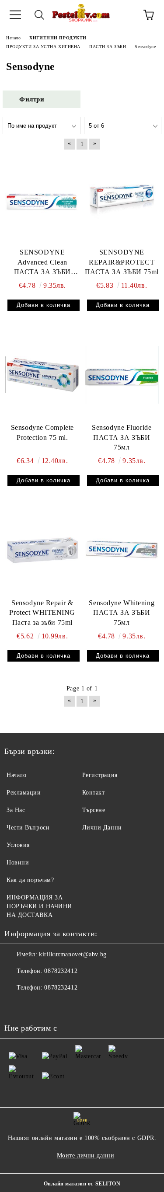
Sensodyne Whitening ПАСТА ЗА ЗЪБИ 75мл (121, 613)
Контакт (93, 792)
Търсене (93, 810)
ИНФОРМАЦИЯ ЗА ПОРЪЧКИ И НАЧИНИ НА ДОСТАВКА (39, 906)
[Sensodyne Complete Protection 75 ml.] (42, 374)
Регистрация (100, 775)
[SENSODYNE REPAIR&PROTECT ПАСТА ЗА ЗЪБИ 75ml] (122, 199)
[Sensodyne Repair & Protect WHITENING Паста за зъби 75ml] (42, 549)
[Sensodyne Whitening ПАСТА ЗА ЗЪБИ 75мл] (122, 549)
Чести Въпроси (28, 827)
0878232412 (60, 971)
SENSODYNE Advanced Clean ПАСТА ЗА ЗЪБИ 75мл (42, 263)
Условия (18, 845)
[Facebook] (16, 1005)
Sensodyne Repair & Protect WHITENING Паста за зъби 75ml (42, 613)
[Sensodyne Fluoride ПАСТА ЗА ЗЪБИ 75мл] (122, 374)
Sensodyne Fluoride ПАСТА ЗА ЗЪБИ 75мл (121, 437)
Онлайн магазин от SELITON (82, 1184)
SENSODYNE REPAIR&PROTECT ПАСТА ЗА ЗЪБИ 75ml (122, 262)
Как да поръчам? (30, 880)
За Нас (16, 810)
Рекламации (24, 792)
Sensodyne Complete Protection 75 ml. (42, 432)
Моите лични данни (86, 1155)
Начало (16, 775)
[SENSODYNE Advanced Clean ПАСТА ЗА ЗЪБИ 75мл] (42, 199)
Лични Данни (102, 827)
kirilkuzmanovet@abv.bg (72, 954)
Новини (18, 862)
